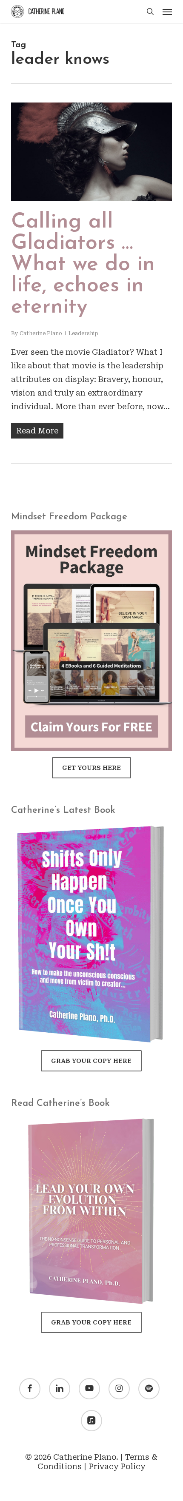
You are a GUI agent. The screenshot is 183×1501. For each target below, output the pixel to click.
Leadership (83, 333)
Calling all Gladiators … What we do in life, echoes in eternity (83, 264)
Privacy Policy (117, 1466)
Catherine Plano (41, 333)
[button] (167, 11)
